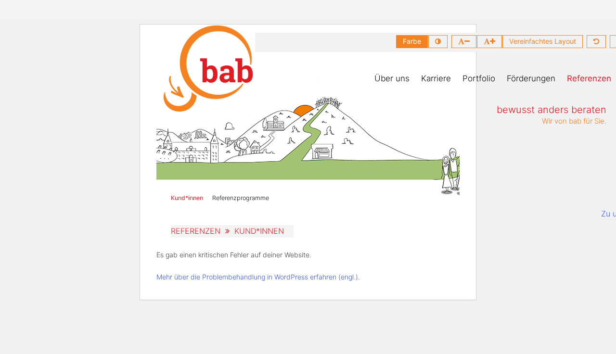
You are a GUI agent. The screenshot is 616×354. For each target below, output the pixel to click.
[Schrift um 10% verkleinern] (463, 41)
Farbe (412, 41)
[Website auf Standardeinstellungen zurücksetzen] (596, 41)
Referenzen (589, 78)
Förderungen (531, 78)
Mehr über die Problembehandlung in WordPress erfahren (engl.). (258, 277)
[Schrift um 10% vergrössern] (489, 41)
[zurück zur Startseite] (208, 68)
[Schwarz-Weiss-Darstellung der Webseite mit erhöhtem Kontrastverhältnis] (438, 41)
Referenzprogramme (240, 198)
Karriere (436, 78)
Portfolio (478, 78)
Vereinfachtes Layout (542, 41)
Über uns (392, 78)
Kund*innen (187, 198)
